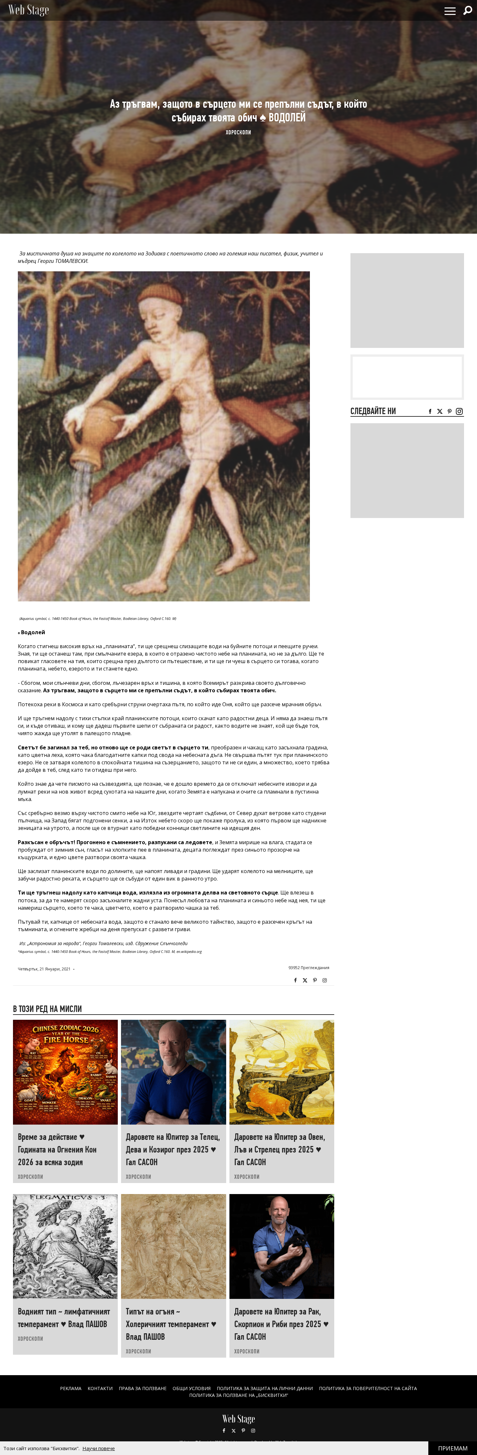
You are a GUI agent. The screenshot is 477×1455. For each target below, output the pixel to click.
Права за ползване (142, 1388)
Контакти (100, 1388)
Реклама (70, 1388)
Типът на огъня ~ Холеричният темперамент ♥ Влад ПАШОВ (171, 1324)
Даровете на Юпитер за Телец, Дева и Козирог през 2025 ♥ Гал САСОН (173, 1149)
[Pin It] (315, 980)
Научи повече (98, 1448)
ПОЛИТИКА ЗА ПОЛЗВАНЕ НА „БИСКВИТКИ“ (238, 1395)
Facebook (295, 980)
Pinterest (243, 1431)
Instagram (324, 980)
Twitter (305, 980)
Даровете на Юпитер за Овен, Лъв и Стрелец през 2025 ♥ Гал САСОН (279, 1149)
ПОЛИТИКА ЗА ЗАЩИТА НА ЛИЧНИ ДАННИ (265, 1388)
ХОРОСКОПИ (238, 132)
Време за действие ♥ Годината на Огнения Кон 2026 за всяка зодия (57, 1149)
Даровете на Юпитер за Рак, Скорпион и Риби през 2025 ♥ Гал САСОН (281, 1324)
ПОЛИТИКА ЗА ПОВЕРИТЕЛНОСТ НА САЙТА (368, 1388)
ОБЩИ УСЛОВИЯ (192, 1388)
